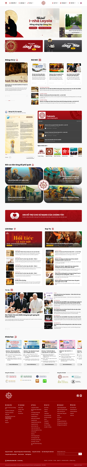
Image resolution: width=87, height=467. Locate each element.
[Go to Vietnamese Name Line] (11, 376)
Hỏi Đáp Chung (72, 460)
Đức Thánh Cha (73, 407)
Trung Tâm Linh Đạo (35, 407)
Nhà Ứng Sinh (28, 454)
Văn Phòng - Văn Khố (35, 441)
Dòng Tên (7, 422)
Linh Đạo (9, 229)
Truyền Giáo (46, 413)
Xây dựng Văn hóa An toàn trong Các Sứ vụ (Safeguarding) (10, 417)
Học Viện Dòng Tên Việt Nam (48, 451)
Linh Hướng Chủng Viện (35, 412)
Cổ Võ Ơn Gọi (33, 431)
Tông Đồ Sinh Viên (34, 424)
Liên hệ (34, 49)
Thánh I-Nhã (20, 407)
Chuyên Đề (46, 421)
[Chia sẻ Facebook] (10, 157)
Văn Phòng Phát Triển (35, 437)
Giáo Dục (33, 433)
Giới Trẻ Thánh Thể (34, 426)
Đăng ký (73, 48)
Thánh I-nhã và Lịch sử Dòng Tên (10, 408)
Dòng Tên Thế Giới (9, 451)
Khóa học (9, 337)
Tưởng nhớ (7, 414)
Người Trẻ (59, 460)
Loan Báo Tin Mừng (34, 414)
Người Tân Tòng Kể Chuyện (62, 409)
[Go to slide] (40, 35)
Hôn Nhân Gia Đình (47, 417)
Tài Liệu (54, 460)
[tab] (6, 100)
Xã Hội (45, 419)
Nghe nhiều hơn (42, 145)
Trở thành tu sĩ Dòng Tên (9, 410)
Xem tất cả (79, 121)
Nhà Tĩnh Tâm (21, 454)
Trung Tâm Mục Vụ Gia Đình (11, 454)
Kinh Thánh (46, 407)
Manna (58, 415)
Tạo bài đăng (19, 460)
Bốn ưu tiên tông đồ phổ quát (18, 165)
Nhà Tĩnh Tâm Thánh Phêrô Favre (36, 410)
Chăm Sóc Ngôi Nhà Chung (36, 430)
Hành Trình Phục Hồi (61, 411)
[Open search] (78, 3)
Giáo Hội (45, 460)
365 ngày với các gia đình (62, 425)
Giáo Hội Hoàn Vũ (73, 409)
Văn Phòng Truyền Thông (36, 439)
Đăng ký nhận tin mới (61, 451)
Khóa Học (72, 415)
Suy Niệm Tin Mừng (47, 427)
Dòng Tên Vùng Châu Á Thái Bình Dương (22, 451)
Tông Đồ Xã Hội (34, 420)
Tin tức (7, 290)
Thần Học (46, 409)
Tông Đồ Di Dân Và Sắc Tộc (36, 422)
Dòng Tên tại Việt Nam (9, 412)
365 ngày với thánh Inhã (61, 421)
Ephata (58, 419)
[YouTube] (81, 396)
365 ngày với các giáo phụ (62, 423)
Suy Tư (48, 229)
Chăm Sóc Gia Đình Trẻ (35, 428)
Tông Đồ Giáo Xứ (34, 416)
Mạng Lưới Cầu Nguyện (35, 418)
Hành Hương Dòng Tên (35, 435)
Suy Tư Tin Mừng (47, 425)
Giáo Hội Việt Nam (73, 411)
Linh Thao (20, 411)
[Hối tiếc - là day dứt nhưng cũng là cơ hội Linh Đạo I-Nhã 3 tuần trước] (23, 240)
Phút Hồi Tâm (20, 413)
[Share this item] (27, 96)
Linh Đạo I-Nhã (21, 409)
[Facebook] (78, 396)
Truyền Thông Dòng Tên (61, 407)
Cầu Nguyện (46, 423)
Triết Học (46, 411)
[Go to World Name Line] (63, 376)
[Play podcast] (45, 128)
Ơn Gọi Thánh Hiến (47, 415)
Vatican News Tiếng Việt (61, 413)
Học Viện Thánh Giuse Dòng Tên (36, 444)
